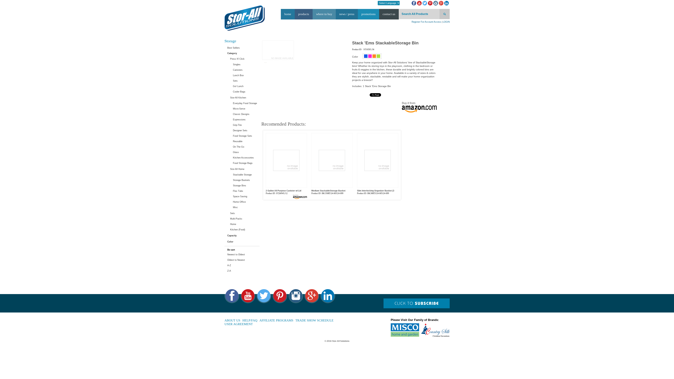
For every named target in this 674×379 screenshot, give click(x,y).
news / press (346, 14)
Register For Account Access (426, 22)
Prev (263, 158)
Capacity (232, 235)
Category (232, 53)
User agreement (238, 324)
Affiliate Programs (276, 320)
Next (401, 158)
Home (287, 14)
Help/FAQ (249, 320)
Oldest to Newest (236, 260)
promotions (368, 14)
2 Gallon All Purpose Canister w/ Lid (283, 191)
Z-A (229, 271)
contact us (389, 14)
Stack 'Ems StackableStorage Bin (385, 43)
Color (230, 241)
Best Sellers (233, 47)
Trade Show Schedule (314, 320)
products (303, 14)
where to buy (324, 14)
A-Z (229, 265)
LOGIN (446, 22)
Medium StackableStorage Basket (328, 191)
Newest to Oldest (236, 254)
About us (232, 320)
